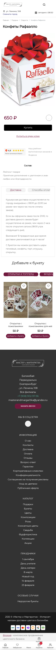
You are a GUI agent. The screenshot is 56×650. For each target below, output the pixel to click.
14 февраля (28, 580)
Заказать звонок (28, 406)
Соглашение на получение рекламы (28, 479)
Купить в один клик (28, 136)
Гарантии (28, 466)
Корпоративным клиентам (28, 470)
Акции (28, 543)
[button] (48, 306)
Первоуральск (28, 380)
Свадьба (28, 530)
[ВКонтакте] (37, 4)
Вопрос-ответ (28, 462)
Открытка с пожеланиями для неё (40, 325)
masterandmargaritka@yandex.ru (28, 400)
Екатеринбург (28, 384)
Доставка (15, 190)
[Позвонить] (50, 4)
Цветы (28, 513)
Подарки (28, 504)
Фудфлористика (28, 534)
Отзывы (28, 458)
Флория (7, 635)
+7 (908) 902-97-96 (28, 396)
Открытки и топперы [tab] (21, 274)
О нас (28, 440)
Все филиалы (28, 392)
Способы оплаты (42, 190)
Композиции (28, 517)
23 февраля (28, 585)
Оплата (28, 453)
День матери (28, 567)
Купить (28, 127)
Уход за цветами (28, 483)
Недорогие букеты (28, 601)
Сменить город (10, 14)
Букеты (28, 508)
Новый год (28, 576)
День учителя (28, 563)
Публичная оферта (28, 488)
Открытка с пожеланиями (15, 325)
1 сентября (28, 559)
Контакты (28, 445)
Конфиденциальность (28, 475)
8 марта (28, 572)
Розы (28, 521)
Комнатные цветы (28, 525)
